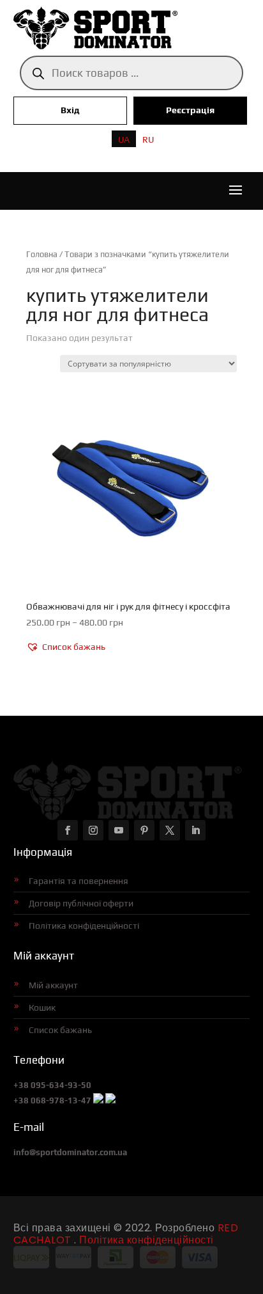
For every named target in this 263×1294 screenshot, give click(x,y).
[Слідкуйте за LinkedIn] (195, 830)
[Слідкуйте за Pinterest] (144, 830)
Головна (41, 254)
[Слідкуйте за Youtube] (119, 830)
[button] (65, 647)
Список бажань (60, 1030)
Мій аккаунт (53, 985)
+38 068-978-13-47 (52, 1100)
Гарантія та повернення (78, 881)
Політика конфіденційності (84, 925)
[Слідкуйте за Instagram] (93, 830)
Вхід (70, 110)
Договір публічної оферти (81, 903)
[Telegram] (110, 1100)
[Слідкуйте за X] (170, 830)
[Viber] (98, 1100)
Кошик (42, 1007)
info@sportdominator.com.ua (70, 1152)
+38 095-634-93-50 (52, 1085)
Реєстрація (190, 110)
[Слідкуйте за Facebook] (67, 830)
